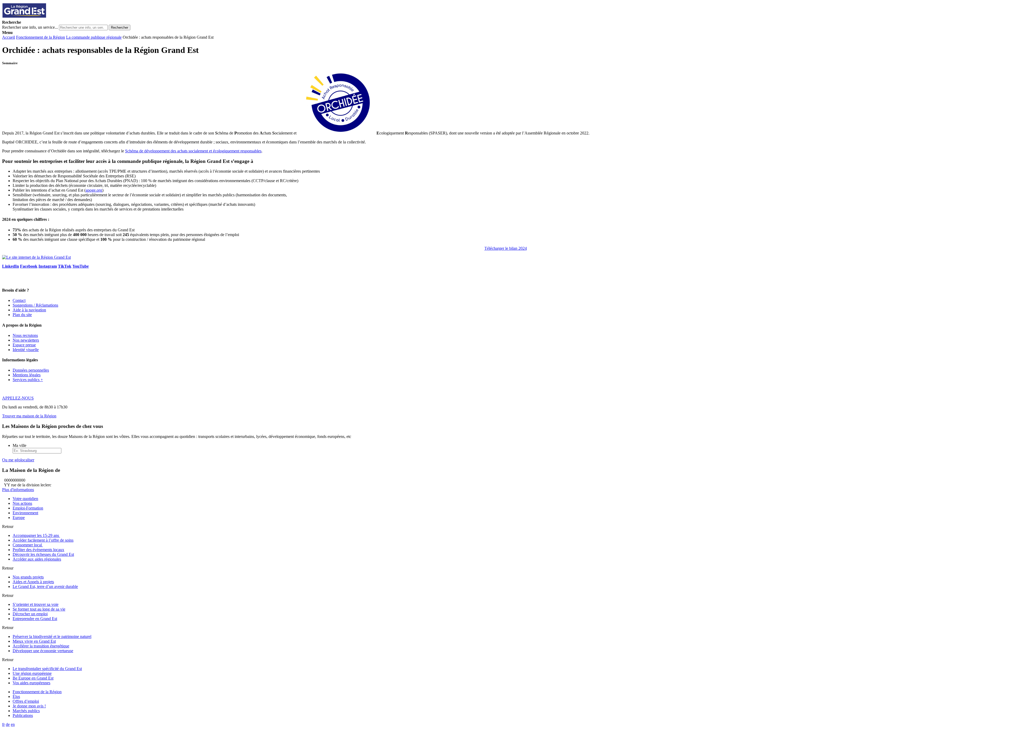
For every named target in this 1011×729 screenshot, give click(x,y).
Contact (19, 300)
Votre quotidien (25, 498)
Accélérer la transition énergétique (41, 646)
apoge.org (94, 190)
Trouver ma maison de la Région (29, 416)
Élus (16, 696)
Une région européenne (32, 673)
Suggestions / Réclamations (35, 305)
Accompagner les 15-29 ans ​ (36, 535)
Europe (19, 517)
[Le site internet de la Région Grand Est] (48, 17)
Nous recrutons (25, 335)
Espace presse (24, 345)
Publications (23, 715)
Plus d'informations (18, 489)
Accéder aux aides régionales (37, 559)
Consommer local (28, 545)
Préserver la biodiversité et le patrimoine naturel (52, 636)
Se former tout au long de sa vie (39, 609)
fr (3, 724)
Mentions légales (27, 375)
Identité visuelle (26, 349)
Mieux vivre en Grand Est (34, 641)
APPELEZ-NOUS (18, 398)
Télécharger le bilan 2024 (505, 248)
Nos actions (22, 503)
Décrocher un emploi (30, 614)
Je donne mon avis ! (29, 706)
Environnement (25, 513)
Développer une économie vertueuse (43, 650)
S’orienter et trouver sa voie (35, 604)
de (8, 724)
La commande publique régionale (94, 37)
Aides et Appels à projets (33, 582)
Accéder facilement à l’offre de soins (43, 540)
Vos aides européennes (31, 683)
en (13, 724)
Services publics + (28, 379)
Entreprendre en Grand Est (35, 618)
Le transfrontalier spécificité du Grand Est (47, 668)
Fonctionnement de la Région (40, 37)
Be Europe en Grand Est (33, 678)
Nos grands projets (28, 577)
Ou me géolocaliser (18, 460)
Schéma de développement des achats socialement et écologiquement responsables (193, 151)
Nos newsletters (26, 340)
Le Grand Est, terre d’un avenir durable (45, 586)
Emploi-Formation (28, 508)
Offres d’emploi (26, 701)
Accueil (8, 37)
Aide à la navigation (29, 310)
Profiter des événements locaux (38, 549)
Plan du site (22, 314)
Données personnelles (31, 370)
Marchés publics (26, 710)
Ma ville (19, 445)
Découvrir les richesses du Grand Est (43, 554)
